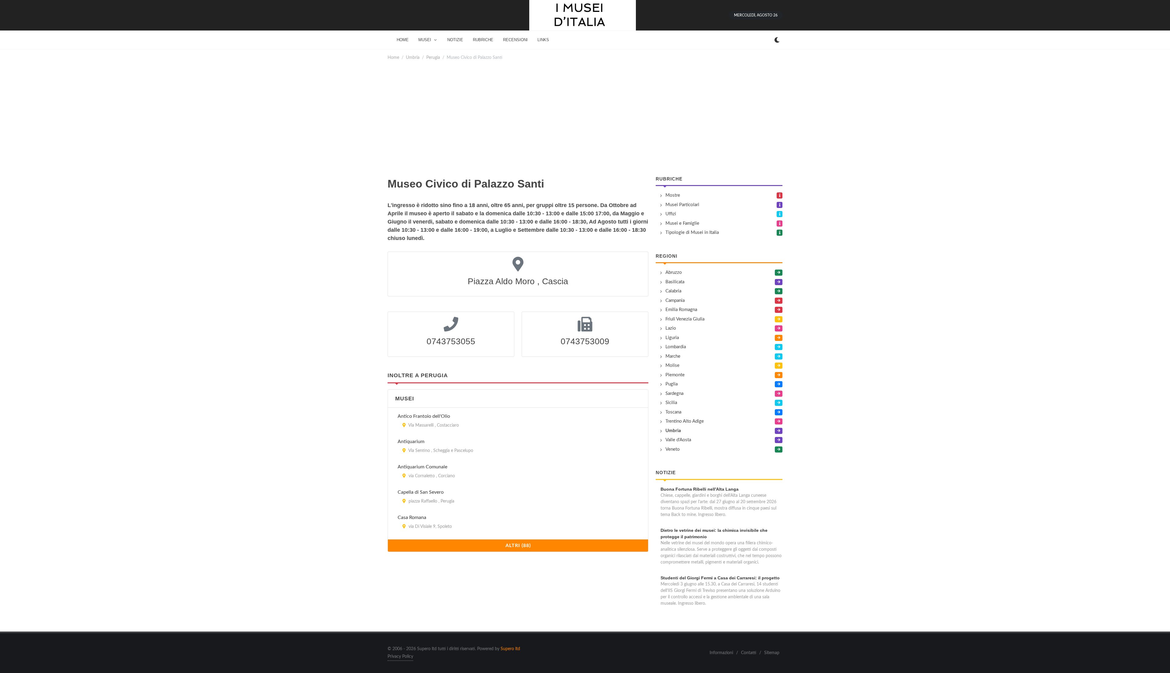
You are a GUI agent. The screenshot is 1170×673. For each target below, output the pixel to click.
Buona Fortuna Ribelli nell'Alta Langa (700, 489)
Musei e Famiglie (682, 223)
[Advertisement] (585, 118)
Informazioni (721, 653)
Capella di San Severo (421, 492)
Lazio (670, 328)
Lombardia (675, 347)
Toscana (673, 412)
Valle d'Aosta (678, 440)
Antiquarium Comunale (422, 466)
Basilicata (674, 282)
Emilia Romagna (681, 309)
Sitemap (771, 653)
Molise (672, 365)
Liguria (672, 337)
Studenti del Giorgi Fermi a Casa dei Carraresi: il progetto (720, 577)
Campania (675, 300)
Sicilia (671, 402)
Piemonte (675, 375)
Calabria (673, 291)
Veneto (672, 449)
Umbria (413, 57)
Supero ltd (510, 649)
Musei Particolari (682, 204)
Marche (672, 356)
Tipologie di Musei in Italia (692, 232)
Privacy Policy (400, 656)
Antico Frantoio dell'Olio (424, 416)
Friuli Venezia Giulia (684, 319)
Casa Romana (412, 517)
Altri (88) (518, 545)
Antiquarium (411, 441)
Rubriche (669, 178)
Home (393, 57)
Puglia (671, 384)
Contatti (748, 653)
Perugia (433, 57)
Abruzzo (673, 272)
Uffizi (670, 214)
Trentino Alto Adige (684, 421)
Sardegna (674, 393)
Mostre (672, 195)
